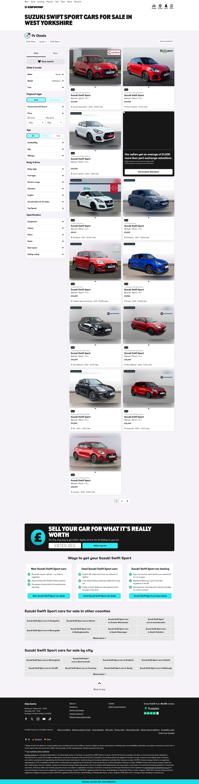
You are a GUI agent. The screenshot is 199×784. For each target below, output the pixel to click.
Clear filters (31, 42)
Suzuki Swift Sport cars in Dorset (81, 621)
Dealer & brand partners (117, 707)
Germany (38, 739)
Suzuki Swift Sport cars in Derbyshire (43, 621)
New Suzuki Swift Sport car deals (49, 596)
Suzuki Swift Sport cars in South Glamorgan (118, 630)
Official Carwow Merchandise (80, 717)
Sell (56, 2)
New (26, 2)
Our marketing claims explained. (38, 751)
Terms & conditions (64, 730)
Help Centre (30, 704)
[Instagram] (38, 720)
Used (33, 2)
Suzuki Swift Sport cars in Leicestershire (155, 621)
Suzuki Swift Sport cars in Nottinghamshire (81, 630)
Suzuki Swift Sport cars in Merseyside (43, 631)
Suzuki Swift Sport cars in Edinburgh (156, 668)
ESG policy (109, 730)
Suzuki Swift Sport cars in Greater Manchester (118, 621)
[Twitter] (32, 720)
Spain (49, 739)
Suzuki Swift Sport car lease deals (150, 596)
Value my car (100, 545)
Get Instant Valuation (148, 172)
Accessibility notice (167, 730)
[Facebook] (26, 720)
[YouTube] (44, 720)
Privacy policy (120, 730)
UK (29, 739)
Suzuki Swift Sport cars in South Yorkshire (156, 630)
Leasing (40, 2)
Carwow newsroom (76, 714)
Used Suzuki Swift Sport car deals (99, 596)
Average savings (30, 755)
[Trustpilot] (159, 710)
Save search (48, 61)
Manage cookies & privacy (81, 730)
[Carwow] (34, 7)
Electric (50, 2)
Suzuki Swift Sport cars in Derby (118, 668)
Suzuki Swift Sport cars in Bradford (118, 660)
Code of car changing (166, 733)
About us (72, 703)
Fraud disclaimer (98, 730)
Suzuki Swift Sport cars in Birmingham (43, 660)
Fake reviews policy (133, 730)
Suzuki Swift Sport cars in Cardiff (43, 668)
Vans (63, 2)
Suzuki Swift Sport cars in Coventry (80, 668)
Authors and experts (76, 710)
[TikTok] (50, 720)
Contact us (73, 707)
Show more (99, 638)
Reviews (77, 2)
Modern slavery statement (150, 730)
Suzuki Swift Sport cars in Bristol (156, 660)
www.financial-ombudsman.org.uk (156, 768)
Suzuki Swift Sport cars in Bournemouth (81, 660)
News (69, 2)
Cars (36, 53)
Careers (111, 703)
